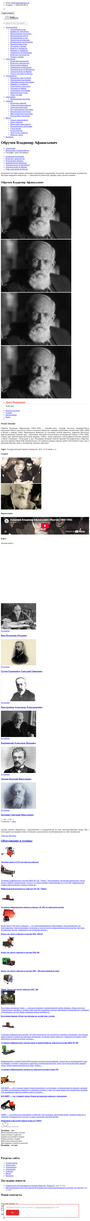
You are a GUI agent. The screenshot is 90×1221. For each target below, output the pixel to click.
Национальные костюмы (20, 99)
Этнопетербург (12, 27)
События (9, 101)
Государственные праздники (21, 109)
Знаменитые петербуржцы (20, 67)
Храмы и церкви (17, 57)
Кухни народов (16, 131)
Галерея (9, 413)
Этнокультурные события (20, 105)
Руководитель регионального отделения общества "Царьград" (31, 1186)
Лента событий (16, 122)
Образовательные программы (22, 82)
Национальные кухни (19, 38)
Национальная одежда (19, 36)
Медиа (8, 118)
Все (14, 821)
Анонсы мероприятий (19, 120)
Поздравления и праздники (21, 126)
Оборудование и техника (16, 840)
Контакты (9, 137)
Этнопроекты (11, 76)
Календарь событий (18, 103)
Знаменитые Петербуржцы (21, 53)
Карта (8, 417)
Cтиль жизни (15, 128)
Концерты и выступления (20, 78)
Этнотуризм (10, 59)
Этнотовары (10, 97)
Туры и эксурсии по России (21, 74)
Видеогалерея (11, 415)
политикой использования (42, 1207)
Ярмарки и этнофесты (19, 50)
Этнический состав (18, 29)
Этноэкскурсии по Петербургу (22, 69)
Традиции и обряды (18, 88)
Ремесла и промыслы (18, 48)
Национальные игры (18, 44)
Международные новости (20, 124)
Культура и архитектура (19, 55)
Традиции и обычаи (18, 46)
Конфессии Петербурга (19, 32)
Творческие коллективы (20, 40)
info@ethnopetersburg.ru (20, 3)
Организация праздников (20, 80)
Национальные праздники (20, 34)
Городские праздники (19, 107)
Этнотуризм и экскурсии (20, 86)
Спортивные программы (20, 91)
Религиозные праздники (20, 116)
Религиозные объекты (19, 65)
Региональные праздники (20, 112)
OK (12, 1213)
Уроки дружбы (16, 95)
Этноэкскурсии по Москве (21, 72)
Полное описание (13, 411)
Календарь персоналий (19, 61)
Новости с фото (16, 135)
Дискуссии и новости (19, 133)
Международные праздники (21, 114)
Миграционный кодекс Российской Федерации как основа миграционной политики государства (44, 1188)
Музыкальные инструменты (21, 42)
